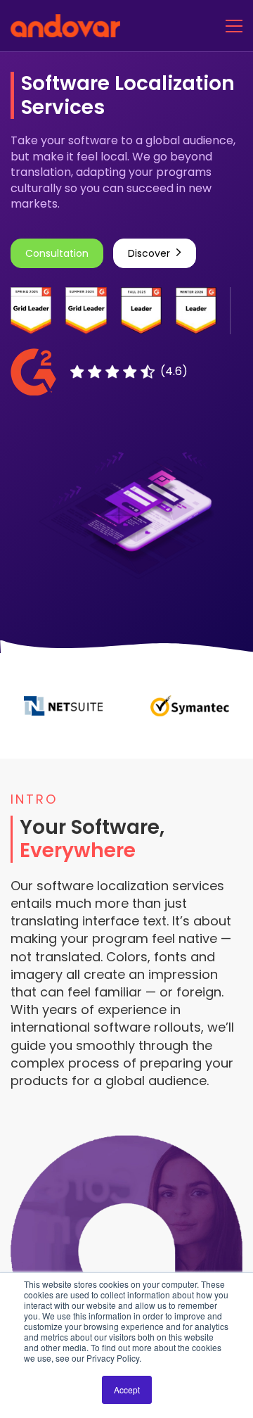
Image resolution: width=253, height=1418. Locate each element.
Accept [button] (127, 1389)
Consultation (57, 253)
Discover (149, 253)
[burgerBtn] (234, 25)
